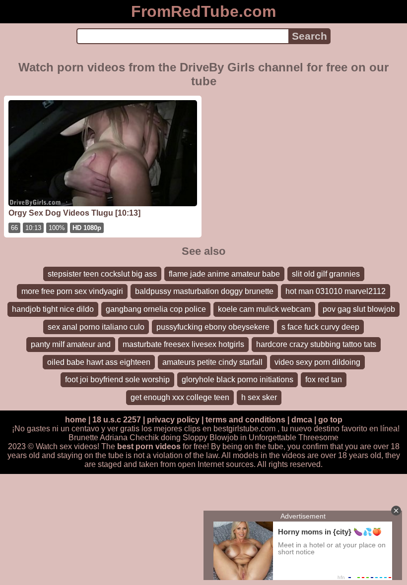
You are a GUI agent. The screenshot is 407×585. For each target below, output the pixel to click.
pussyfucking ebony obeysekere (213, 327)
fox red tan (323, 379)
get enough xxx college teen (180, 397)
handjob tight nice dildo (53, 309)
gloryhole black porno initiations (237, 379)
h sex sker (259, 397)
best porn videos (149, 446)
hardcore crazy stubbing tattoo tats (316, 344)
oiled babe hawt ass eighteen (98, 362)
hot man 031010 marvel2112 (335, 291)
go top (330, 419)
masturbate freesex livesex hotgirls (183, 344)
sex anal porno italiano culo (96, 327)
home (75, 419)
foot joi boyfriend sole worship (117, 379)
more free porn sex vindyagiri (72, 291)
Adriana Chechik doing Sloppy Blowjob (169, 437)
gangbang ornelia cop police (156, 309)
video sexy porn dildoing (317, 362)
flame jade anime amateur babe (224, 274)
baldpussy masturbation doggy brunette (204, 291)
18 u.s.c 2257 (116, 419)
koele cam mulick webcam (264, 309)
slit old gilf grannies (326, 274)
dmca (301, 419)
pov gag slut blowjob (359, 309)
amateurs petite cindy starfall (212, 362)
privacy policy (173, 419)
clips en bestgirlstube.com (229, 428)
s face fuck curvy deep (320, 327)
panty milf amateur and (71, 344)
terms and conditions (245, 419)
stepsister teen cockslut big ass (102, 274)
